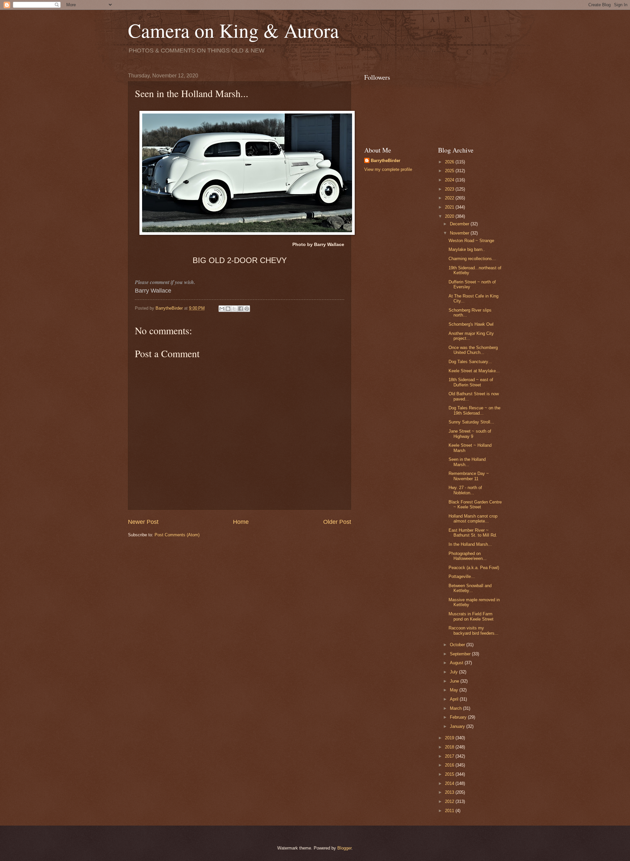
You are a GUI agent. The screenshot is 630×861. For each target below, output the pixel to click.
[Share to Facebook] (240, 308)
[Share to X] (234, 308)
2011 (450, 810)
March (456, 708)
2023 (450, 189)
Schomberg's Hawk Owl (471, 324)
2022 (450, 197)
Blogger (344, 848)
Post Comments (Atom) (177, 534)
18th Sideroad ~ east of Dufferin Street (471, 382)
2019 (450, 737)
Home (241, 522)
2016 (450, 765)
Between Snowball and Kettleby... (470, 588)
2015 (450, 774)
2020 (450, 216)
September (461, 653)
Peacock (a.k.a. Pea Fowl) (474, 567)
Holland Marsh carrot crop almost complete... (473, 518)
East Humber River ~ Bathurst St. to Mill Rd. (473, 533)
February (459, 717)
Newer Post (143, 522)
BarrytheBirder (385, 160)
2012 (450, 801)
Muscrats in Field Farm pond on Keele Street (471, 616)
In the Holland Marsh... (470, 544)
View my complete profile (388, 169)
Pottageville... (462, 576)
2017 (450, 756)
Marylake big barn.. (467, 249)
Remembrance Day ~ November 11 (469, 476)
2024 (450, 179)
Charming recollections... (472, 258)
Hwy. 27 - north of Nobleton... (465, 490)
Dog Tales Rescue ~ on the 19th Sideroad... (474, 410)
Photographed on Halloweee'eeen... (468, 556)
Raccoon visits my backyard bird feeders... (473, 630)
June (455, 681)
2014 (450, 783)
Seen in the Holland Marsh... (467, 462)
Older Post (337, 522)
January (458, 726)
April (455, 699)
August (457, 662)
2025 (450, 170)
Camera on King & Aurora (233, 30)
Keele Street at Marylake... (474, 370)
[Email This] (222, 308)
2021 (450, 207)
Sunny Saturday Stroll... (471, 422)
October (458, 644)
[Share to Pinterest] (246, 308)
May (454, 689)
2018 (450, 747)
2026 (450, 161)
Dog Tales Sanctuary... (470, 361)
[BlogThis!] (228, 308)
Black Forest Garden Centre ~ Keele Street (475, 504)
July (454, 671)
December (460, 223)
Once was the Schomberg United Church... (473, 350)
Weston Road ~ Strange (471, 240)
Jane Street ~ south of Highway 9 (470, 434)
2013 (450, 792)
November (460, 233)
